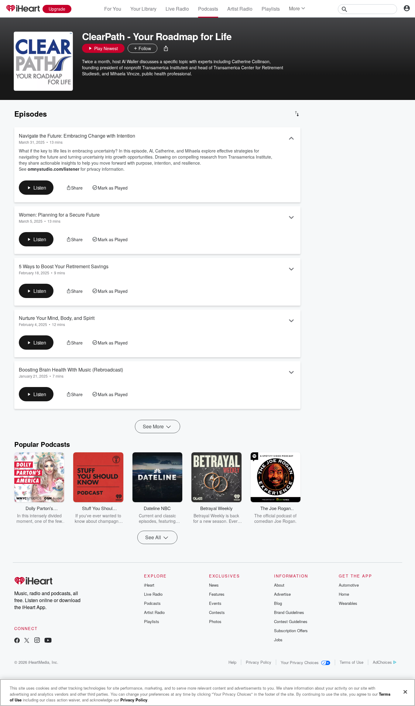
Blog (278, 603)
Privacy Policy (258, 662)
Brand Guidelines (289, 612)
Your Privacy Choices (300, 662)
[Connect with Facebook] (17, 640)
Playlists (271, 8)
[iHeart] (23, 9)
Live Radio (177, 8)
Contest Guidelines (290, 621)
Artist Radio (239, 8)
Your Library (143, 8)
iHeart (149, 585)
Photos (215, 621)
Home (344, 594)
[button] (165, 48)
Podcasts (208, 8)
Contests (217, 612)
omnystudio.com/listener (53, 169)
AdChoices (382, 662)
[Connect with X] (26, 640)
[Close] (405, 691)
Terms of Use (351, 662)
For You (112, 8)
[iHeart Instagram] (37, 640)
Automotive (349, 585)
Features (217, 594)
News (214, 585)
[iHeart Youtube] (48, 640)
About (279, 585)
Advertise (282, 594)
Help (232, 662)
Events (215, 603)
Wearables (348, 603)
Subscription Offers (291, 630)
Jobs (278, 640)
